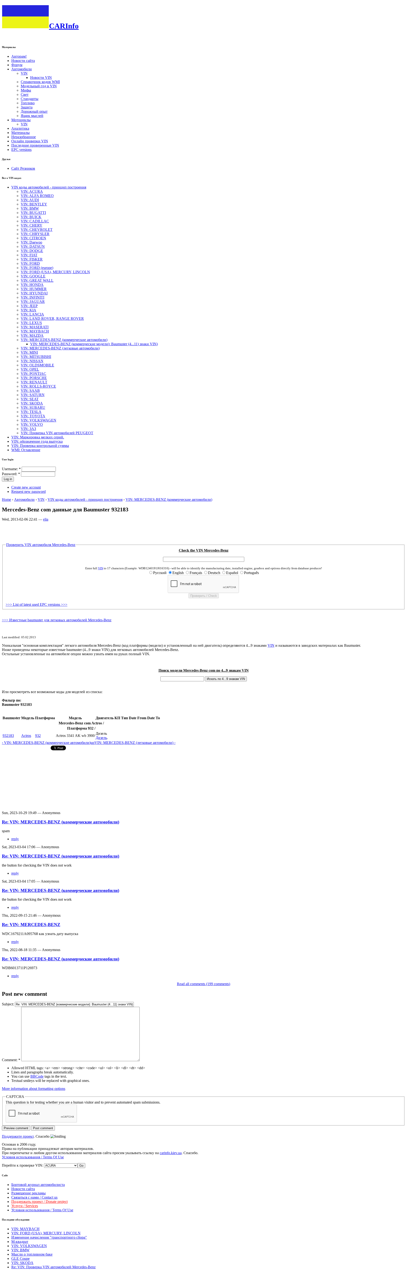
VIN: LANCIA (32, 314)
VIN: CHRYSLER (35, 234)
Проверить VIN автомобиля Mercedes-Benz (40, 545)
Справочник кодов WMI (40, 82)
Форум (16, 65)
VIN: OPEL (30, 369)
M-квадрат (19, 1242)
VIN (24, 73)
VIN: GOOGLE (33, 276)
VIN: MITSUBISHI (36, 357)
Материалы (20, 133)
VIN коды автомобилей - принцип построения (48, 187)
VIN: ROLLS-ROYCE (38, 386)
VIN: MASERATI (35, 327)
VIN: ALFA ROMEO (37, 196)
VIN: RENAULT (34, 382)
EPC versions (21, 150)
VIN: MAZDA (32, 335)
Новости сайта (23, 61)
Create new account (26, 487)
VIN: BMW (30, 208)
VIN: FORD (30, 263)
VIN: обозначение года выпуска (37, 441)
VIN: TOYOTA (33, 416)
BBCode (37, 1076)
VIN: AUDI (30, 200)
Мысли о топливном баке (32, 1254)
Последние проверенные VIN (35, 145)
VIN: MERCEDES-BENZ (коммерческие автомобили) (64, 340)
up (92, 743)
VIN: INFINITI (32, 297)
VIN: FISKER (32, 259)
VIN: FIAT (29, 255)
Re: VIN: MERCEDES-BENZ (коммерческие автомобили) (60, 821)
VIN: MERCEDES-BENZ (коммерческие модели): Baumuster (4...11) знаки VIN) (94, 344)
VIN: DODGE (32, 251)
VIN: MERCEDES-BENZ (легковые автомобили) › (134, 743)
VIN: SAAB (30, 391)
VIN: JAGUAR (33, 302)
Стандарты (29, 99)
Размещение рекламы (28, 1193)
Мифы (26, 90)
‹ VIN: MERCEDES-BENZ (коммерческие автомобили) (46, 743)
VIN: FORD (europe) (37, 268)
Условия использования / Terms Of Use (33, 1157)
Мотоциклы (21, 120)
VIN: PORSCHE (34, 378)
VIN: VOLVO (32, 424)
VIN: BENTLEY (34, 204)
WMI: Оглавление (25, 450)
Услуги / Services (24, 1206)
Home (6, 500)
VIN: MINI (29, 352)
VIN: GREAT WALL (37, 280)
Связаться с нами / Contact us (34, 1197)
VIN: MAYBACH (35, 331)
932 (38, 736)
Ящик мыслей (32, 116)
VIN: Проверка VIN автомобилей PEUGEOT (57, 433)
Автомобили (21, 69)
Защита (27, 107)
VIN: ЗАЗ (28, 429)
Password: (11, 474)
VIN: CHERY (31, 225)
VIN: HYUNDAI (34, 293)
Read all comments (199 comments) (203, 984)
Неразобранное (23, 137)
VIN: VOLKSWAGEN (38, 420)
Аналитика (20, 128)
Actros (26, 736)
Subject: (8, 1004)
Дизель (101, 738)
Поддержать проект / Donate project (39, 1202)
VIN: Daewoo (31, 242)
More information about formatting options (33, 1089)
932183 (8, 736)
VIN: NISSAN (32, 361)
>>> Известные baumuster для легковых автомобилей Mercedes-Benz (56, 620)
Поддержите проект (18, 1136)
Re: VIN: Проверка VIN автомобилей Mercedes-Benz (53, 1267)
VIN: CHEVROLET (37, 230)
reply (15, 839)
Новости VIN (41, 78)
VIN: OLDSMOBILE (37, 365)
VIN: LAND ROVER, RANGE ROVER (52, 319)
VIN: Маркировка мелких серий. (37, 437)
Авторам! (19, 56)
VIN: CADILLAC (35, 221)
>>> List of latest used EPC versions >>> (36, 604)
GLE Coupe (20, 1259)
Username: (11, 469)
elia (45, 519)
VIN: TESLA (31, 412)
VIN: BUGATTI (33, 213)
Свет (24, 94)
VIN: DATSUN (33, 247)
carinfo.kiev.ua (171, 1153)
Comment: (11, 1060)
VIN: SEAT (30, 399)
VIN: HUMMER (34, 289)
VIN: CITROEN (33, 238)
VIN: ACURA (32, 191)
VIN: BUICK (31, 217)
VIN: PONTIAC (33, 374)
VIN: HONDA (32, 285)
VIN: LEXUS (31, 323)
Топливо (28, 103)
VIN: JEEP (29, 306)
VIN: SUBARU (33, 408)
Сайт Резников (23, 168)
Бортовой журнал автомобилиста (38, 1185)
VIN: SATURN (33, 395)
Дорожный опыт (34, 111)
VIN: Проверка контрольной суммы (40, 446)
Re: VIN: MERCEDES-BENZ (31, 924)
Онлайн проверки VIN (29, 141)
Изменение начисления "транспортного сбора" (49, 1237)
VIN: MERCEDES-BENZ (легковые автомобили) (60, 348)
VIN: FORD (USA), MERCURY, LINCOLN (55, 272)
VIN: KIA (28, 310)
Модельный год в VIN (39, 86)
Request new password (28, 492)
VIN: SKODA (32, 403)
